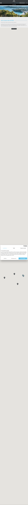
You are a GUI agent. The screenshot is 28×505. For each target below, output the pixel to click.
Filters (13, 4)
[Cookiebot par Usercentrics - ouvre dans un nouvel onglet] (24, 246)
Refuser (5, 258)
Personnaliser (13, 258)
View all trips (14, 28)
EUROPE (7, 18)
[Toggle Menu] (1, 2)
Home (1, 18)
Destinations (4, 18)
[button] (4, 278)
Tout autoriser (22, 258)
